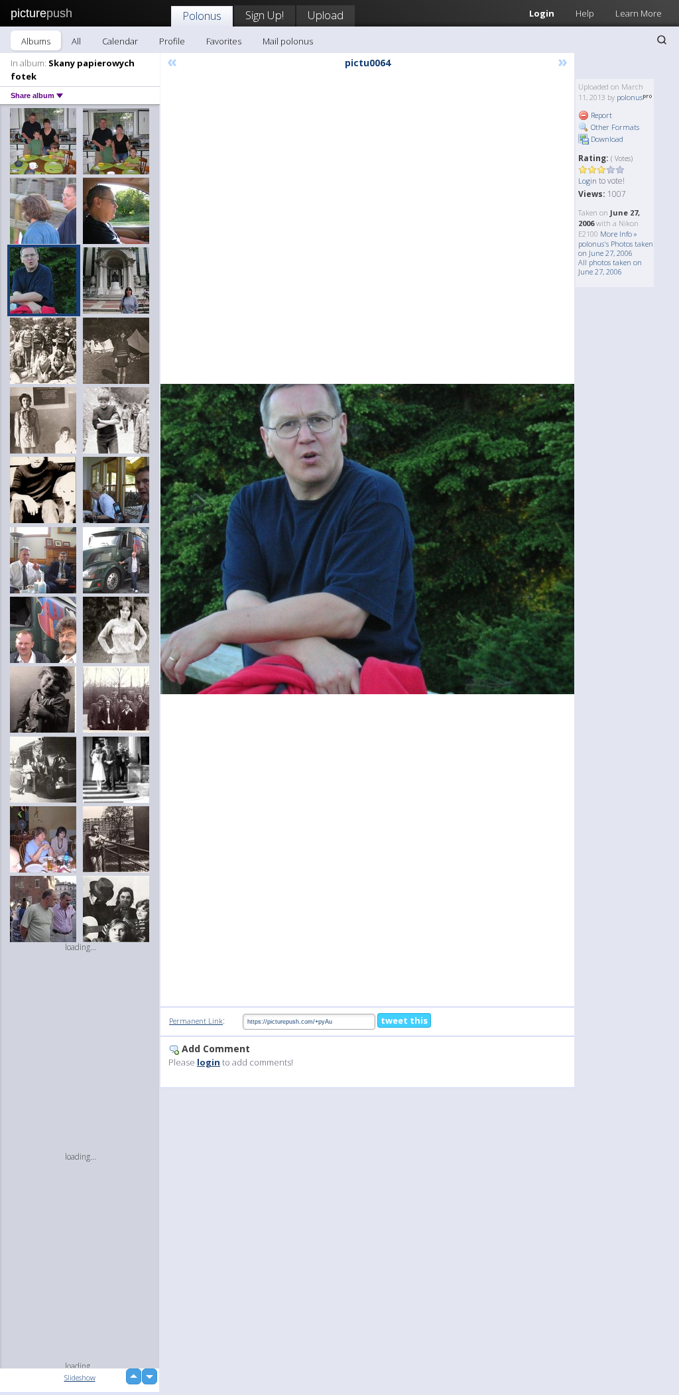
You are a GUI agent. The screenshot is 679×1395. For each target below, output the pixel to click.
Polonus (201, 15)
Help (585, 13)
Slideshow (79, 1377)
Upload (325, 15)
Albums (35, 41)
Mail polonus (288, 41)
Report (600, 115)
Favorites (223, 41)
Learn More (638, 13)
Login (587, 181)
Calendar (120, 41)
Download (606, 139)
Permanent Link (196, 1021)
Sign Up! (264, 15)
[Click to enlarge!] (367, 539)
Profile (172, 41)
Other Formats (614, 127)
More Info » (618, 234)
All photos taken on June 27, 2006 (610, 266)
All (76, 41)
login (208, 1062)
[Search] (661, 39)
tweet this (404, 1020)
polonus (630, 97)
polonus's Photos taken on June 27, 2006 (615, 248)
